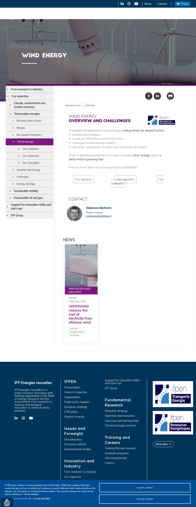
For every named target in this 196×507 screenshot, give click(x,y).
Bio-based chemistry (29, 135)
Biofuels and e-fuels (29, 120)
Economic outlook (75, 444)
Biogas (21, 128)
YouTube (136, 4)
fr (180, 14)
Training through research (120, 425)
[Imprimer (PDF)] (170, 95)
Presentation (72, 387)
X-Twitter (128, 4)
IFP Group (17, 215)
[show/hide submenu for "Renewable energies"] (11, 114)
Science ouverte (74, 416)
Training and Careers (164, 14)
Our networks (30, 156)
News (147, 4)
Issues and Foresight (62, 14)
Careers (162, 4)
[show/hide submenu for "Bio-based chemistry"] (13, 135)
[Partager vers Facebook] (148, 95)
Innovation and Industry (96, 14)
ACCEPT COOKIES (145, 487)
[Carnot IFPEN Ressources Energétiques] (173, 422)
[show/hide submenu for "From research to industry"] (7, 89)
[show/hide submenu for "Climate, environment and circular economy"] (10, 105)
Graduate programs (117, 453)
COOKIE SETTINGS (41, 498)
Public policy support (77, 402)
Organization (72, 397)
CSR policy (71, 411)
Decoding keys (73, 439)
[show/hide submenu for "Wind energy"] (13, 142)
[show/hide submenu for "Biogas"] (13, 128)
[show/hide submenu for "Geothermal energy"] (13, 170)
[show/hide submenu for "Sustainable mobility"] (10, 191)
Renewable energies (27, 114)
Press (184, 4)
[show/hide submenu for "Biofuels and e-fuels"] (13, 121)
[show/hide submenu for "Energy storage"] (13, 184)
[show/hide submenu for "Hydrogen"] (13, 177)
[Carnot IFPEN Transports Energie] (173, 394)
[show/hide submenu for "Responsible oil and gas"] (10, 198)
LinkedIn (121, 4)
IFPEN (39, 14)
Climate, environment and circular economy (29, 105)
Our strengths (30, 163)
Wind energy (25, 141)
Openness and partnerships (122, 420)
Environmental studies (77, 449)
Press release (74, 328)
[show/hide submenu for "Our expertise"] (8, 96)
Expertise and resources (120, 415)
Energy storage (26, 184)
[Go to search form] (188, 15)
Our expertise (20, 96)
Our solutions (30, 149)
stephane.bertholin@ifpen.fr (98, 215)
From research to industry (26, 89)
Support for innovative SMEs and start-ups (31, 206)
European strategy (75, 407)
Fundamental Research (131, 14)
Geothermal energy (28, 170)
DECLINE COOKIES (145, 499)
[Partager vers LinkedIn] (157, 95)
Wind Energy (90, 105)
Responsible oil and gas (28, 198)
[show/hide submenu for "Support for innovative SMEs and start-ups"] (7, 207)
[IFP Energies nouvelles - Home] (18, 14)
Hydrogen (23, 177)
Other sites (161, 444)
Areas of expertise (75, 392)
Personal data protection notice (16, 498)
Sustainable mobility (26, 191)
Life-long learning (115, 458)
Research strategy (116, 411)
